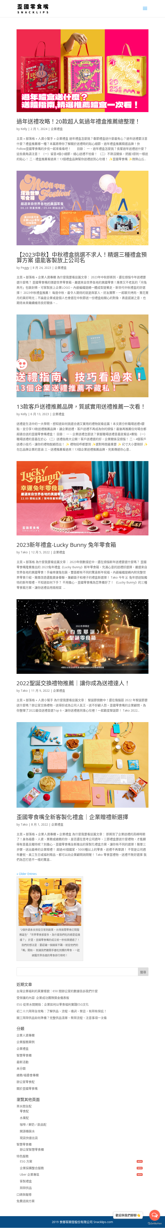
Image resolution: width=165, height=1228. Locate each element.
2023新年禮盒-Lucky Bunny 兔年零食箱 (66, 545)
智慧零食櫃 (24, 1055)
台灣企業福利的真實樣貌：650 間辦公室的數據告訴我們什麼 (57, 991)
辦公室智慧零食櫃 (32, 1149)
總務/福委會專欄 (28, 1075)
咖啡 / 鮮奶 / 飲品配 (33, 1124)
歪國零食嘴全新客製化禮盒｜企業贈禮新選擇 (72, 817)
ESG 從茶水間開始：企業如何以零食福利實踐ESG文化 (53, 1004)
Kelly (24, 129)
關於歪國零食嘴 (27, 1088)
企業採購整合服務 (32, 1168)
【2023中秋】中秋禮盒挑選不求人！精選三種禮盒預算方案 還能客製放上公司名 (82, 257)
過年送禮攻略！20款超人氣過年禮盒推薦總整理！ (78, 121)
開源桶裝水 (27, 1131)
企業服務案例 (26, 1042)
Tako (24, 552)
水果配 (24, 1118)
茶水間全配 (24, 1106)
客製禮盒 (26, 1181)
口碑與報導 (24, 1194)
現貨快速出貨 (29, 1138)
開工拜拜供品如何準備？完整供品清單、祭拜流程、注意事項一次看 (62, 1018)
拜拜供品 (26, 1188)
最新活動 (23, 1062)
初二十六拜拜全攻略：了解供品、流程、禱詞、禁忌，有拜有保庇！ (62, 1011)
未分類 (21, 1068)
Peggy (25, 268)
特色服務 (23, 1156)
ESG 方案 (26, 1161)
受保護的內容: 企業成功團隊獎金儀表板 (43, 998)
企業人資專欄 (26, 1035)
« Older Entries (27, 874)
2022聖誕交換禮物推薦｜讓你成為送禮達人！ (73, 683)
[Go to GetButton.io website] (155, 1223)
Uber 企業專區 (29, 1174)
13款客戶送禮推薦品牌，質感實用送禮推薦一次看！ (81, 406)
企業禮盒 (57, 129)
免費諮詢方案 (26, 1201)
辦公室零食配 (26, 1082)
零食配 (24, 1111)
